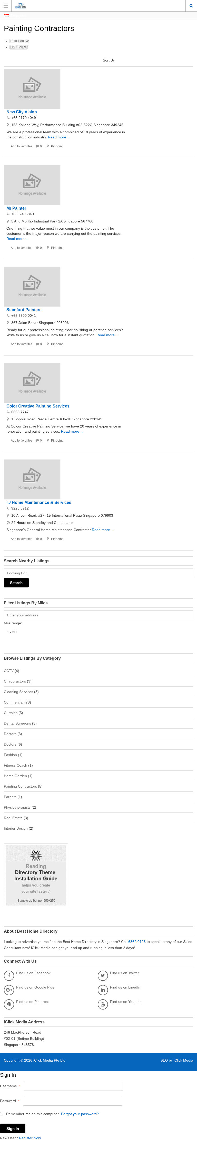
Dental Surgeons (17, 723)
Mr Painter (16, 208)
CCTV (9, 671)
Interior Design (16, 828)
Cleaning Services (18, 692)
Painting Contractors (20, 786)
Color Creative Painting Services (38, 406)
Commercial (13, 702)
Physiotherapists (17, 807)
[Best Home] (93, 5)
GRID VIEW (19, 41)
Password (9, 1101)
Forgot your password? (80, 1114)
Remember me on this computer (32, 1114)
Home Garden (15, 776)
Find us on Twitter (124, 973)
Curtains (10, 713)
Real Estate (13, 818)
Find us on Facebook (33, 973)
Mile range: (13, 623)
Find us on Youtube (126, 1002)
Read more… (59, 137)
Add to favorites (21, 146)
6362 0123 (137, 942)
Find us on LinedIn (125, 987)
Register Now (30, 1138)
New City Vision (21, 112)
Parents (10, 797)
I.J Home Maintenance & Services (38, 502)
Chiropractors (15, 681)
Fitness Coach (15, 765)
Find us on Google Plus (35, 987)
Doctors (10, 734)
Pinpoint (57, 146)
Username (10, 1086)
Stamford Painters (24, 310)
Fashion (10, 755)
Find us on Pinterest (32, 1002)
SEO (165, 1060)
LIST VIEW (18, 47)
